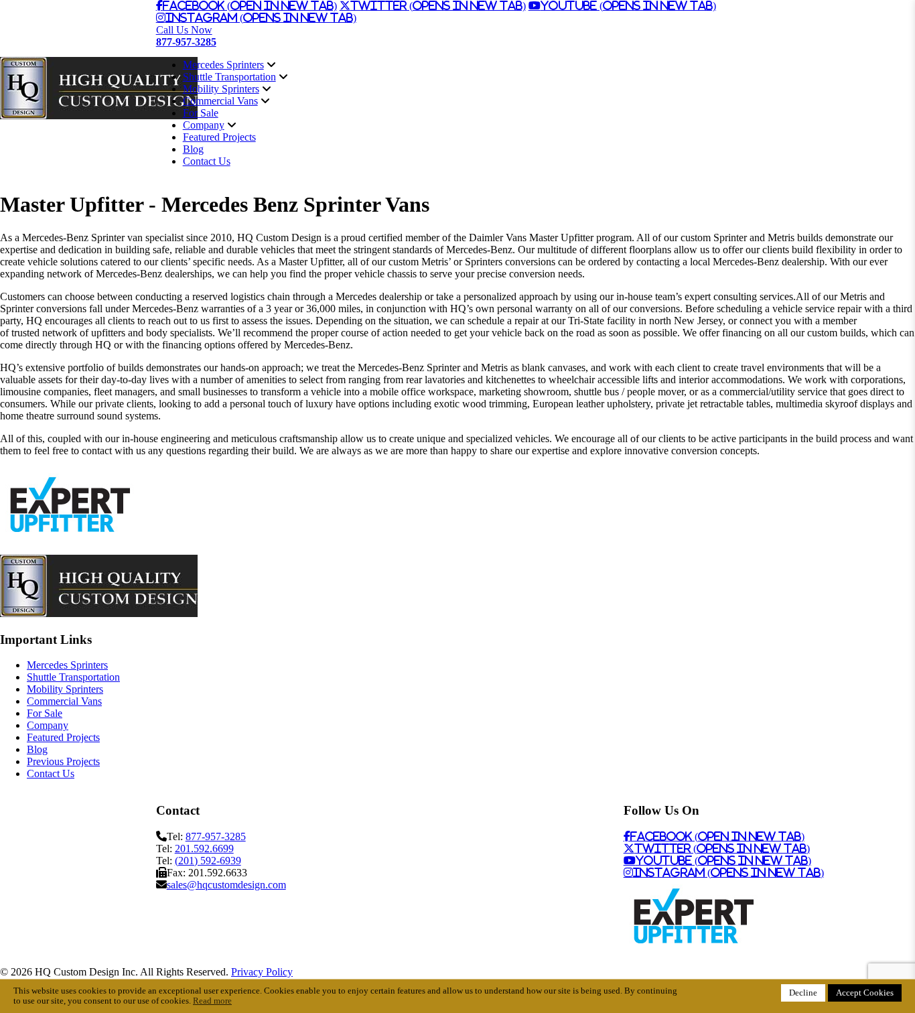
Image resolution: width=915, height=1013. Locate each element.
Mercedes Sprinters (223, 64)
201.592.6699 (204, 848)
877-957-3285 (216, 836)
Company (203, 125)
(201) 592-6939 (208, 860)
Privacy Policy (262, 971)
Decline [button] (803, 993)
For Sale (200, 113)
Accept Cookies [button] (865, 993)
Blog (193, 149)
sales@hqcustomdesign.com (226, 884)
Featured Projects (219, 137)
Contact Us (206, 161)
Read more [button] (212, 1001)
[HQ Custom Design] (99, 115)
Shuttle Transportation (229, 76)
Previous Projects (63, 761)
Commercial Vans (220, 101)
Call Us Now (186, 36)
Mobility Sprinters (221, 88)
